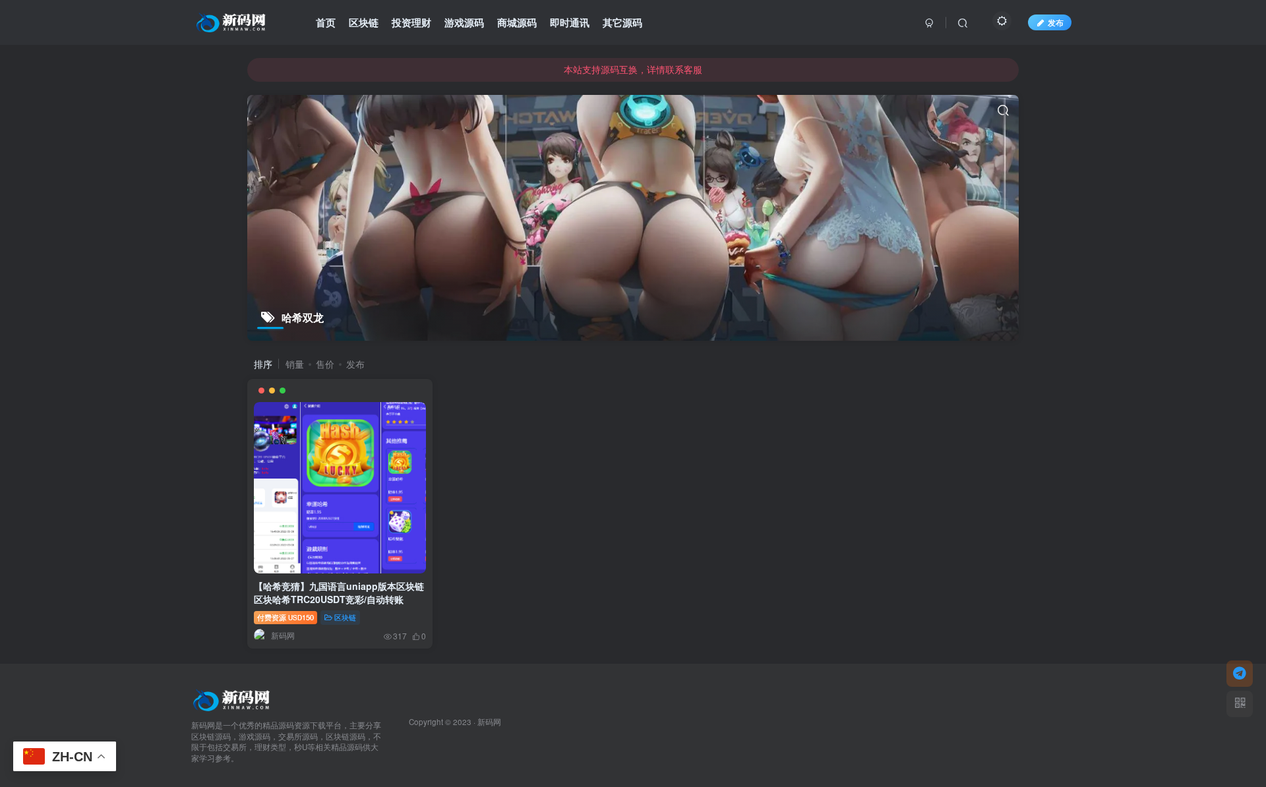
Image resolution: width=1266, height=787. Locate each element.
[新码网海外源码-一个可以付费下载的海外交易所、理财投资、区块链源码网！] (232, 698)
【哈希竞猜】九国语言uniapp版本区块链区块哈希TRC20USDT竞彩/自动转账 (339, 592)
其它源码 (622, 22)
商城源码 (517, 22)
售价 (325, 363)
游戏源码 (464, 22)
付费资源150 (285, 617)
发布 (1056, 22)
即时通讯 (569, 22)
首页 (326, 22)
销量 (295, 363)
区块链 (363, 22)
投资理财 (411, 22)
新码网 (489, 721)
